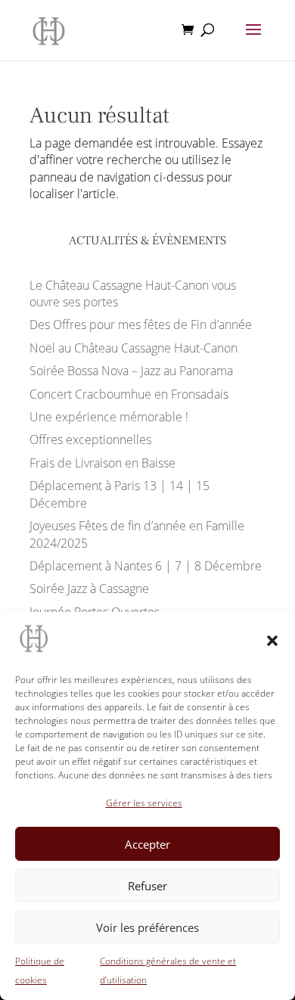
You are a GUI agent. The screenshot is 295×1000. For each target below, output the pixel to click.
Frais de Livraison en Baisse (102, 463)
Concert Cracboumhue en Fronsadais (129, 394)
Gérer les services (144, 803)
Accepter (147, 844)
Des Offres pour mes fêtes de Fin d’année (141, 324)
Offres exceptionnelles (90, 439)
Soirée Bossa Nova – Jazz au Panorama (131, 370)
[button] (272, 640)
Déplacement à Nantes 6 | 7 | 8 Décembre (146, 565)
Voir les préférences (147, 927)
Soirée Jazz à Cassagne (89, 588)
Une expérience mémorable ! (109, 416)
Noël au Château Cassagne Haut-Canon (134, 348)
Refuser (147, 885)
